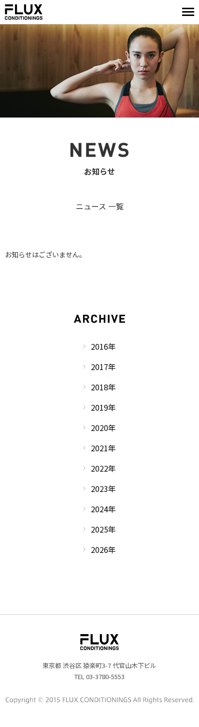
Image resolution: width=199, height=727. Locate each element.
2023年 (103, 488)
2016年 (103, 346)
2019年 (103, 407)
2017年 (103, 366)
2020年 (103, 427)
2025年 (103, 529)
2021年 (103, 448)
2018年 (103, 387)
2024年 (103, 509)
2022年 (103, 468)
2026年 (103, 549)
